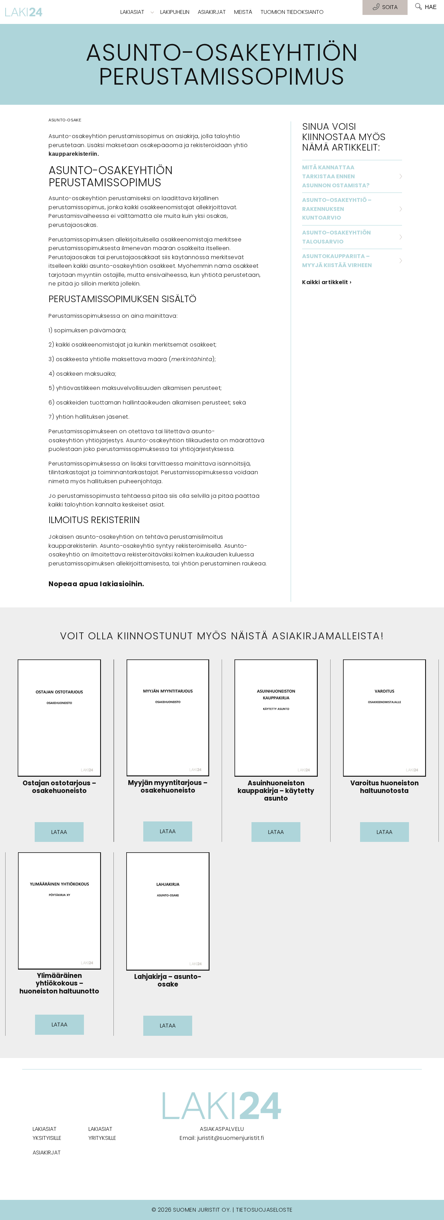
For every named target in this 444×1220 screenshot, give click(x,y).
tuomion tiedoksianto (292, 12)
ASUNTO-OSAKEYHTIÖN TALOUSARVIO (336, 237)
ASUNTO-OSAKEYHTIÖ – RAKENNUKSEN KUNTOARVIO (337, 209)
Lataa (59, 832)
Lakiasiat (132, 12)
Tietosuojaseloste (264, 1210)
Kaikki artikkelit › (327, 282)
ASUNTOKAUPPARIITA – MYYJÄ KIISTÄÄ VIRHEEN (337, 260)
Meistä (243, 12)
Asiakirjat (212, 12)
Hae (431, 7)
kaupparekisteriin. (74, 154)
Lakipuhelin (174, 12)
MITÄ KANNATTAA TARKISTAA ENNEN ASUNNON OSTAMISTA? (335, 176)
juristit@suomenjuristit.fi (230, 1138)
